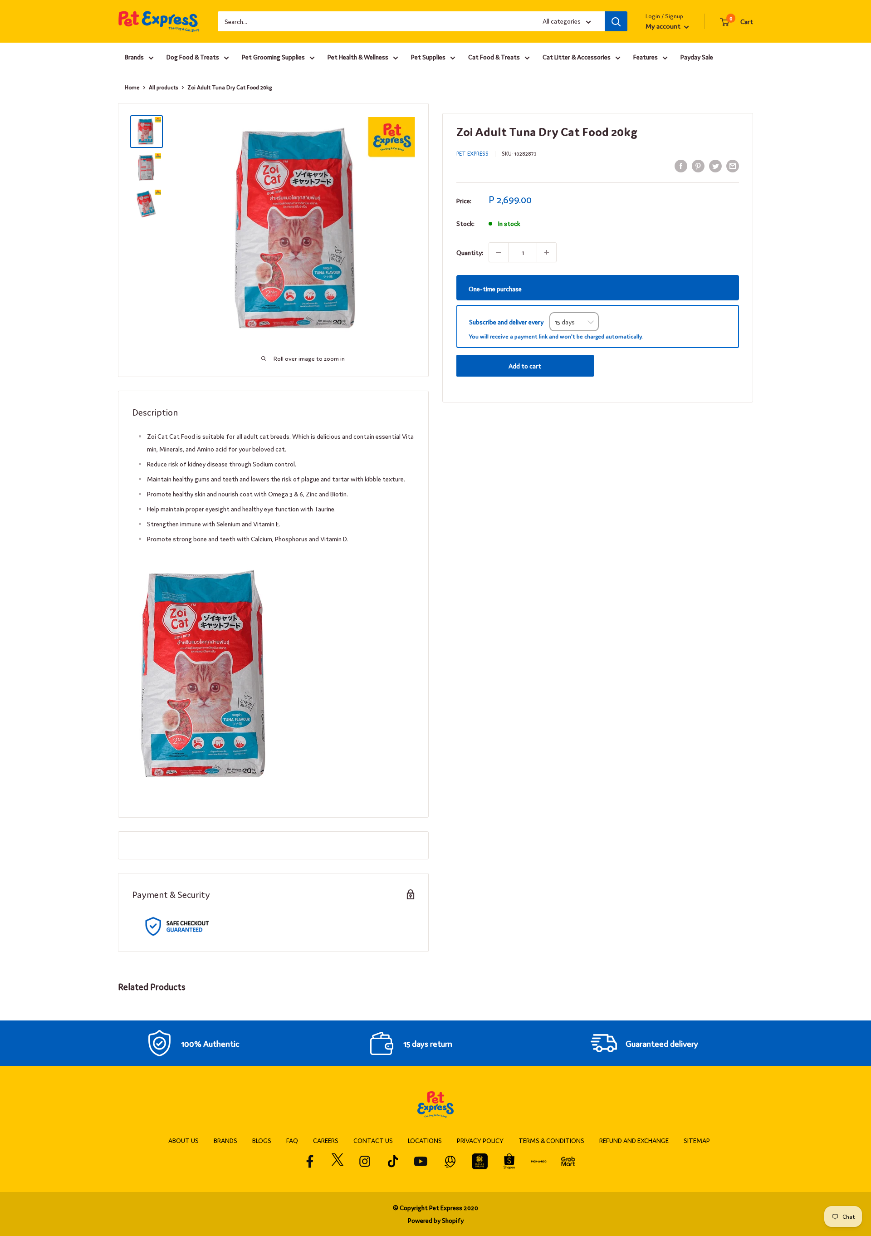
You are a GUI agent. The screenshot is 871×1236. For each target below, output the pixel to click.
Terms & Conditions (551, 1140)
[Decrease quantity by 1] (498, 252)
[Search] (616, 21)
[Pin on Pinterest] (698, 165)
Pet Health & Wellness (358, 57)
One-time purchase (495, 288)
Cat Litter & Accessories (577, 57)
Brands (134, 57)
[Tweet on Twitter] (715, 165)
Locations (425, 1140)
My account (664, 25)
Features (645, 57)
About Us (183, 1140)
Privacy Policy (480, 1140)
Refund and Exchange (634, 1140)
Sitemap (697, 1140)
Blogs (261, 1140)
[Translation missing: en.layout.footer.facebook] (310, 1161)
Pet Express (472, 153)
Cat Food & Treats (494, 57)
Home (132, 87)
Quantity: (469, 252)
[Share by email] (732, 165)
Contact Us (373, 1140)
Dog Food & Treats (192, 57)
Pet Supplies (428, 57)
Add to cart (525, 366)
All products (163, 87)
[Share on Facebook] (681, 165)
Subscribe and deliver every (507, 322)
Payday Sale (696, 57)
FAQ (292, 1140)
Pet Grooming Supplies (273, 57)
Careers (325, 1140)
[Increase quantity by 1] (546, 252)
